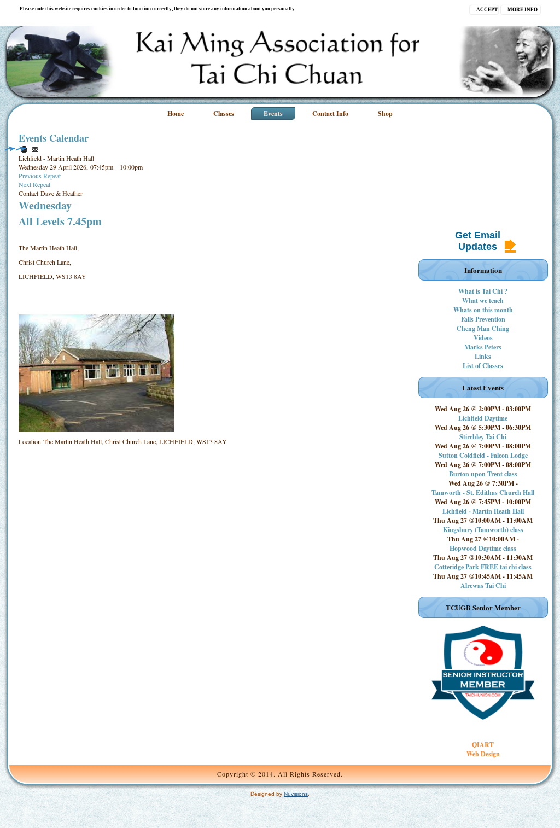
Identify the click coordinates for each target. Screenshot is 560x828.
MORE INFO (523, 10)
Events (273, 113)
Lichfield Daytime (483, 418)
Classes (223, 113)
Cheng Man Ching (483, 328)
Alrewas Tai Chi (483, 585)
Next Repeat (34, 184)
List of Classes (483, 365)
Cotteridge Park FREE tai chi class (483, 567)
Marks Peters (482, 347)
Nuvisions (296, 794)
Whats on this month (483, 309)
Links (483, 356)
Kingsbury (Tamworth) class (483, 529)
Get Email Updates (477, 241)
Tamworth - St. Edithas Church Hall (482, 492)
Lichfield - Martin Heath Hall (483, 511)
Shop (385, 113)
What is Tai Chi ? (483, 291)
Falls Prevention (483, 319)
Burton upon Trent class (483, 474)
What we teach (483, 300)
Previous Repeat (40, 175)
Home (175, 113)
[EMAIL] (35, 149)
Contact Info (330, 113)
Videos (483, 337)
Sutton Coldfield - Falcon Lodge (483, 455)
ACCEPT (487, 10)
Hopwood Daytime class (483, 548)
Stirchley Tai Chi (482, 436)
